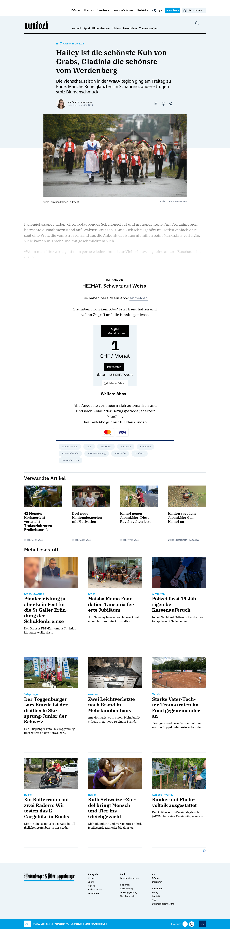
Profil (122, 874)
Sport (86, 28)
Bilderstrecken (101, 28)
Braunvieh (145, 446)
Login (159, 10)
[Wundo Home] (36, 25)
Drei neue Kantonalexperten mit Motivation (87, 517)
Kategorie (93, 874)
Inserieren (103, 10)
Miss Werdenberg (97, 453)
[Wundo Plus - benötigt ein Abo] (59, 43)
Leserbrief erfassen (123, 10)
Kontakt (156, 896)
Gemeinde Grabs (70, 460)
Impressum (76, 923)
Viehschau (106, 446)
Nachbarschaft (127, 896)
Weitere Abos (114, 393)
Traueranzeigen (148, 28)
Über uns (89, 10)
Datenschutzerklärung (163, 903)
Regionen (125, 884)
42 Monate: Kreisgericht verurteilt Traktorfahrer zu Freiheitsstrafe (38, 521)
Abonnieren (172, 10)
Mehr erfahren (116, 383)
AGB (154, 899)
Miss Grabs (120, 453)
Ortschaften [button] (195, 10)
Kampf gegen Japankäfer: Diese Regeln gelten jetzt (135, 517)
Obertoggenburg (128, 892)
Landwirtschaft (70, 446)
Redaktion (143, 10)
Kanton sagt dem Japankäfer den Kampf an (182, 517)
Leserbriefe (130, 28)
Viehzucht (125, 446)
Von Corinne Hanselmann (80, 102)
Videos (117, 28)
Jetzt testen (114, 367)
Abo (154, 874)
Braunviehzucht (70, 453)
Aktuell (76, 28)
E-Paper (75, 10)
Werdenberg (126, 888)
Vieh (89, 446)
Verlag (155, 892)
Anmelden (138, 297)
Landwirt (139, 453)
